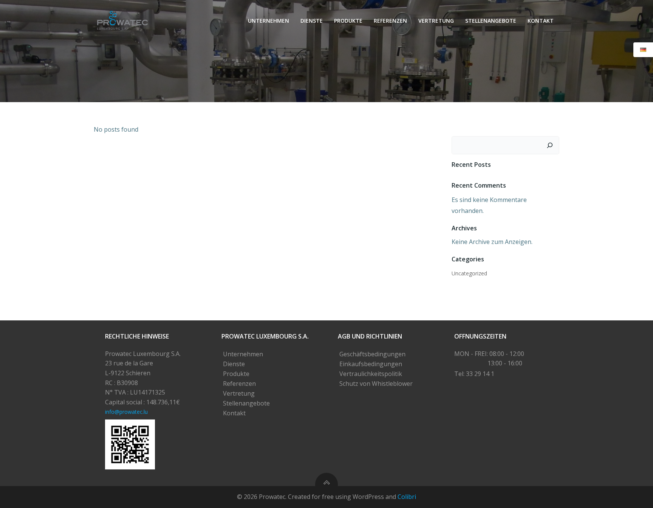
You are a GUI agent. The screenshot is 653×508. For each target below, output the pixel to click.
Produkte (348, 20)
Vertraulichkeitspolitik (370, 374)
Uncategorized (469, 273)
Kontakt (541, 20)
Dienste (311, 20)
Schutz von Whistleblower (376, 383)
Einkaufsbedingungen (370, 364)
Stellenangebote (490, 20)
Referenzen (390, 20)
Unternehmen (268, 20)
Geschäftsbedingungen (372, 354)
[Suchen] (550, 145)
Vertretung (436, 20)
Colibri (407, 496)
